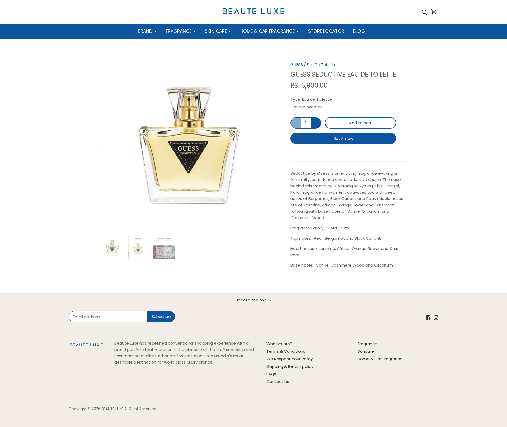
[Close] (489, 340)
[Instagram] (435, 401)
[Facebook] (427, 401)
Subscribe (470, 385)
